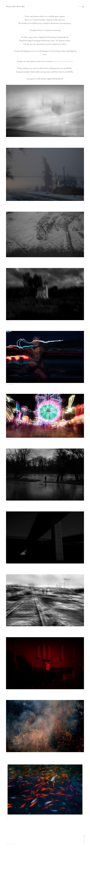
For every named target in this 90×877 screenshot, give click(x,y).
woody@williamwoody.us (63, 61)
